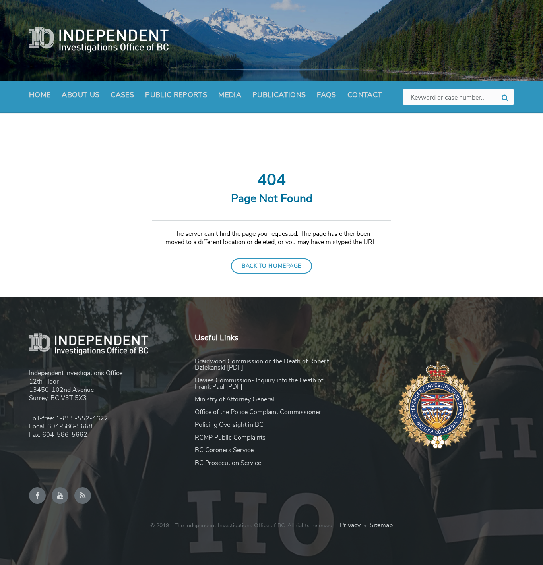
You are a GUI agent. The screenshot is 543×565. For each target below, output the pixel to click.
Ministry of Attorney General (234, 399)
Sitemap (381, 525)
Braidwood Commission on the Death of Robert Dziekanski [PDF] (262, 364)
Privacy (350, 525)
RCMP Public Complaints (230, 437)
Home (39, 95)
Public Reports (176, 95)
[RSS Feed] (82, 495)
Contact (364, 95)
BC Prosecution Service (228, 463)
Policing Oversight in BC (229, 425)
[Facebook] (37, 495)
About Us (80, 95)
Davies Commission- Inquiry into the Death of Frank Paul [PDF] (259, 383)
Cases (122, 95)
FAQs (326, 95)
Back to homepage (271, 266)
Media (229, 95)
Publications (279, 95)
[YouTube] (60, 495)
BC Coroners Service (224, 450)
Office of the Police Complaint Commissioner (258, 412)
